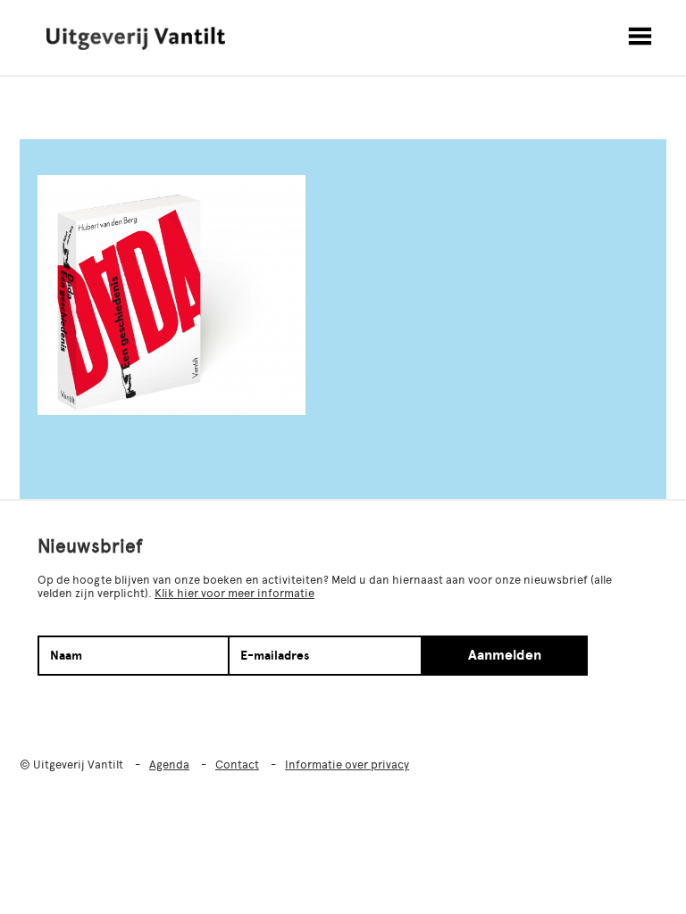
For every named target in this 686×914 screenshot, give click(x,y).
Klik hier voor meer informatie (234, 593)
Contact (237, 764)
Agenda (169, 764)
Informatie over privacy (347, 764)
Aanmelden (504, 655)
